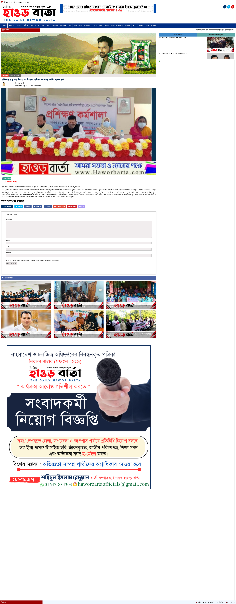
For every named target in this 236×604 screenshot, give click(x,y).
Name (8, 240)
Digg (28, 206)
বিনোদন (153, 26)
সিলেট (134, 26)
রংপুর (100, 26)
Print (82, 206)
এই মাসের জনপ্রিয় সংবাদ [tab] (216, 35)
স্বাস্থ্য (147, 26)
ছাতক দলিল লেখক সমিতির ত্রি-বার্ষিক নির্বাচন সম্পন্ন (211, 30)
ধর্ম (48, 26)
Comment (9, 219)
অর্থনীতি (26, 26)
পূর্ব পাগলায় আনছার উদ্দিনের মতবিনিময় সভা (70, 307)
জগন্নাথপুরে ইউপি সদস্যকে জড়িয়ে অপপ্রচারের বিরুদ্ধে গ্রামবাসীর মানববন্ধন (129, 335)
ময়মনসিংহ (87, 26)
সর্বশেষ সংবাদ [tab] (178, 35)
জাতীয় (4, 26)
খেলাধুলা (18, 26)
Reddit (48, 206)
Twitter (19, 206)
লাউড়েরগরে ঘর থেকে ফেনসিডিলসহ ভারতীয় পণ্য (182, 30)
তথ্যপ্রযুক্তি (63, 26)
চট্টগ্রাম (37, 26)
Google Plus (60, 206)
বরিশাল (95, 26)
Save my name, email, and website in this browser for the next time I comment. (32, 260)
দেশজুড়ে (11, 26)
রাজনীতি (127, 26)
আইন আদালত (78, 26)
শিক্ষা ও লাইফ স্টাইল (117, 26)
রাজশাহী (141, 26)
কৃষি (32, 26)
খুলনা (43, 26)
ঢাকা (70, 26)
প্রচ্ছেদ (6, 76)
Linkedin (38, 206)
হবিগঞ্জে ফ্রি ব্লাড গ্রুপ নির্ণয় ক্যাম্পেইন (119, 307)
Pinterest (73, 206)
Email (8, 246)
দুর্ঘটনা (107, 26)
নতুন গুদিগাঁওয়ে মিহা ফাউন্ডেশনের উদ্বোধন (69, 336)
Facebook (7, 206)
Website (8, 252)
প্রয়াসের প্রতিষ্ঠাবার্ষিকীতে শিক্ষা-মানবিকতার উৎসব (19, 307)
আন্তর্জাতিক (55, 26)
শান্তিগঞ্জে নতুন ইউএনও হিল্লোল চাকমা (15, 336)
